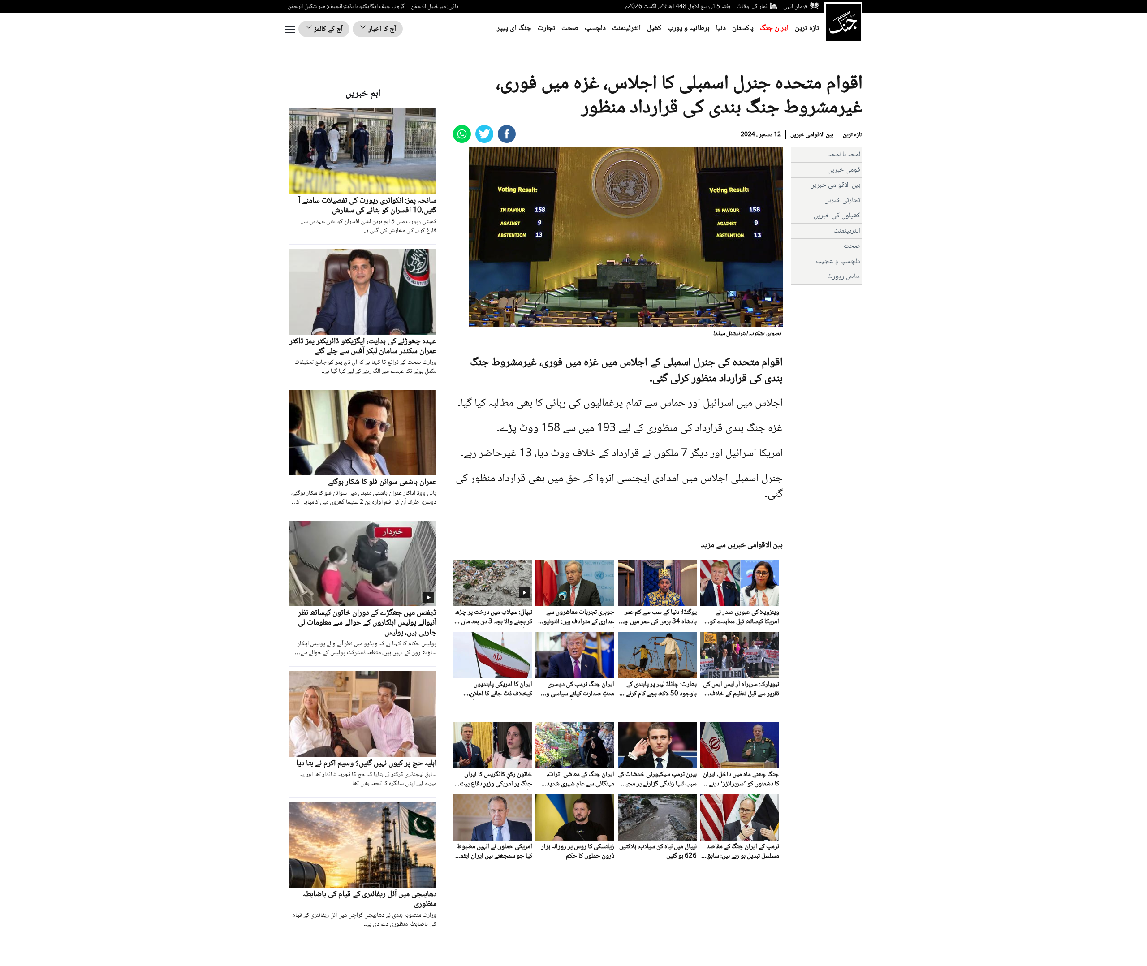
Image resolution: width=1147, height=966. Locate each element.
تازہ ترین (807, 28)
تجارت (546, 28)
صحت (569, 28)
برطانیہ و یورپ (689, 28)
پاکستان (743, 28)
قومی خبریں (844, 170)
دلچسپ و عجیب (838, 261)
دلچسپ (595, 28)
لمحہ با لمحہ (844, 155)
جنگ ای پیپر (514, 28)
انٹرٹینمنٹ (626, 28)
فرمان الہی (795, 6)
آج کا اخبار (381, 29)
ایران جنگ (774, 28)
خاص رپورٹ (843, 277)
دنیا (721, 28)
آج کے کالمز (327, 29)
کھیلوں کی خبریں (837, 216)
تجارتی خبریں (842, 200)
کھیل (654, 28)
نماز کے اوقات (752, 6)
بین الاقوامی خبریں (811, 134)
